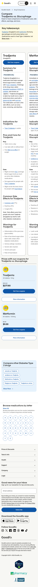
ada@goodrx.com (11, 548)
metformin (22, 32)
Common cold (9, 203)
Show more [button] (5, 39)
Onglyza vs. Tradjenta (11, 383)
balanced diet (7, 100)
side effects (33, 114)
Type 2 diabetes (11, 85)
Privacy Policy (31, 503)
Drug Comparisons (19, 10)
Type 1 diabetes (10, 183)
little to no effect (13, 150)
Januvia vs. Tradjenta (11, 371)
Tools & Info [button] (5, 455)
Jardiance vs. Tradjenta (11, 375)
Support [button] (4, 465)
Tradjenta (5, 32)
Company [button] (4, 470)
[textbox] (19, 490)
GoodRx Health (5, 10)
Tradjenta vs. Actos (26, 383)
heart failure (18, 189)
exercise (18, 100)
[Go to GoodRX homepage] (6, 3)
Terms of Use (10, 503)
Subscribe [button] (26, 510)
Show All (6, 408)
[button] (23, 3)
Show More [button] (7, 389)
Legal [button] (3, 476)
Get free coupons (13, 62)
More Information (19, 299)
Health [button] (3, 460)
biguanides (33, 91)
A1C (16, 172)
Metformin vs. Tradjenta (12, 379)
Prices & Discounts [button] (7, 449)
